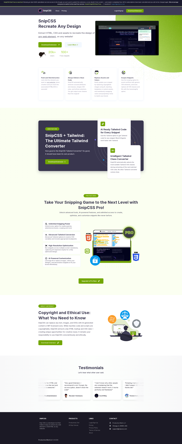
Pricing (91, 425)
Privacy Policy (93, 428)
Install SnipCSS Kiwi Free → (93, 4)
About (91, 433)
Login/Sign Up (93, 422)
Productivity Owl (74, 422)
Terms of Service (94, 430)
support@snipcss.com (118, 4)
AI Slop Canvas (73, 425)
